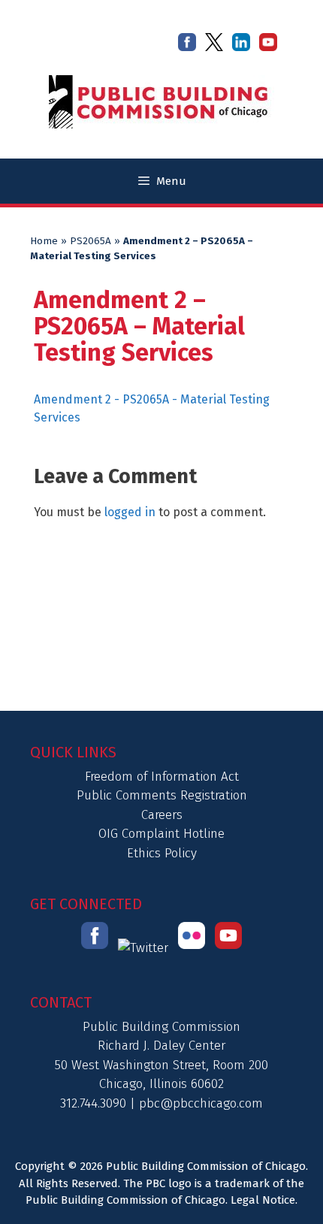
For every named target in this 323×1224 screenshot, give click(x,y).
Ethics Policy (162, 853)
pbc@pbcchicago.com (201, 1103)
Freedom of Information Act (162, 776)
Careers (162, 815)
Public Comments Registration (162, 795)
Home (44, 241)
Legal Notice (263, 1200)
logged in (129, 512)
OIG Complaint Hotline (161, 834)
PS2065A (90, 241)
